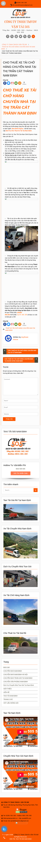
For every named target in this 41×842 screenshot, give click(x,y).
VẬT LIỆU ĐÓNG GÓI (10, 703)
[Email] (16, 83)
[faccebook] (7, 36)
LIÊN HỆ (6, 692)
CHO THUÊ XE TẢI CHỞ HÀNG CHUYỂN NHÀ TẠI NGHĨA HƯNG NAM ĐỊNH (18, 360)
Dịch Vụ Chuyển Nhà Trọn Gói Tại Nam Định (18, 685)
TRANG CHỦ (8, 699)
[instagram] (29, 36)
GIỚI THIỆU (7, 689)
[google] (12, 36)
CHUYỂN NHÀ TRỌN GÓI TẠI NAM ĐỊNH (17, 678)
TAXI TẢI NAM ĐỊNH (10, 696)
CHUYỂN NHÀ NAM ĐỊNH (12, 671)
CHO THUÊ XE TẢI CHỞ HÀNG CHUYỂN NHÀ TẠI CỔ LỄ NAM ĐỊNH (22, 351)
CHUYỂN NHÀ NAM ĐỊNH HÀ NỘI (15, 674)
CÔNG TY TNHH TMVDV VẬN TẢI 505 (25, 834)
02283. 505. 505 (22, 2)
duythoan (24, 337)
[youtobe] (16, 36)
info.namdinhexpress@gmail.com (22, 5)
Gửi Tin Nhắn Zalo (21, 473)
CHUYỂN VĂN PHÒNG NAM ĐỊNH (15, 681)
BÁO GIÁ (6, 667)
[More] (19, 83)
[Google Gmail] (12, 83)
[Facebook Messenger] (8, 83)
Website (15, 339)
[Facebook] (4, 83)
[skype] (25, 36)
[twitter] (20, 36)
